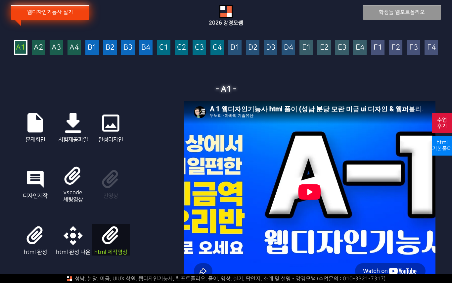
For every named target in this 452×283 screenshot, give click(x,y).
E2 (324, 47)
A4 (74, 47)
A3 (56, 47)
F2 (395, 47)
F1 (378, 47)
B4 (145, 47)
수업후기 (442, 123)
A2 (38, 47)
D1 (235, 47)
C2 (181, 47)
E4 (360, 47)
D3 (270, 47)
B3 (127, 47)
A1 (20, 47)
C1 (163, 47)
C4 (217, 47)
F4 (431, 47)
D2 (252, 47)
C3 (199, 47)
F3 (413, 47)
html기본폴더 (442, 145)
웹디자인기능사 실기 (50, 12)
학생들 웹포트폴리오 (402, 12)
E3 (342, 47)
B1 (92, 47)
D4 (288, 47)
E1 (306, 47)
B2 (110, 47)
